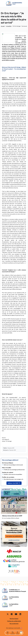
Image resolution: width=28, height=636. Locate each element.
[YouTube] (16, 614)
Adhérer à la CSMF (13, 483)
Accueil (3, 26)
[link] (18, 628)
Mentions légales (14, 618)
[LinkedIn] (20, 614)
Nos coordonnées (14, 623)
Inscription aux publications (14, 536)
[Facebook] (12, 614)
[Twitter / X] (8, 614)
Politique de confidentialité (14, 621)
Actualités (8, 26)
